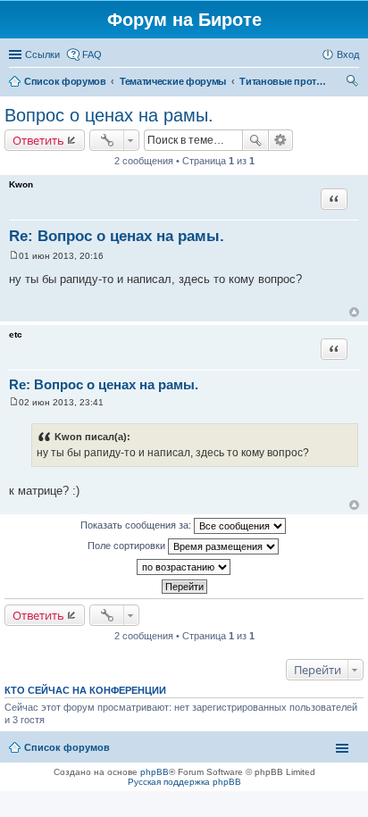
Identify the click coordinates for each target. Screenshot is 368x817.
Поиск (255, 140)
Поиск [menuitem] (353, 83)
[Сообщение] (14, 256)
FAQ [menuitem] (92, 54)
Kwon (21, 184)
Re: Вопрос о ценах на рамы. (116, 236)
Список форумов (65, 81)
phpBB (154, 772)
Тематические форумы (173, 81)
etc (15, 334)
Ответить (38, 140)
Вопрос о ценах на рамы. (108, 115)
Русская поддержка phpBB (184, 782)
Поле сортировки (128, 545)
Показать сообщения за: (137, 525)
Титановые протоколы (284, 81)
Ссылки (42, 54)
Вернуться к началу (354, 312)
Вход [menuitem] (348, 54)
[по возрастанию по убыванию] (184, 567)
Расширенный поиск (281, 140)
